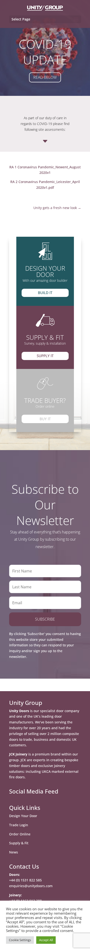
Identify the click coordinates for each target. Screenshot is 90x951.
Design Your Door (23, 815)
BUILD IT (45, 292)
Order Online (19, 834)
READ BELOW (45, 77)
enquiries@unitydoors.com (31, 886)
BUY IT (45, 418)
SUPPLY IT (45, 355)
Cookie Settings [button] (20, 940)
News (13, 852)
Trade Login (18, 825)
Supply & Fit (18, 843)
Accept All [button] (46, 940)
